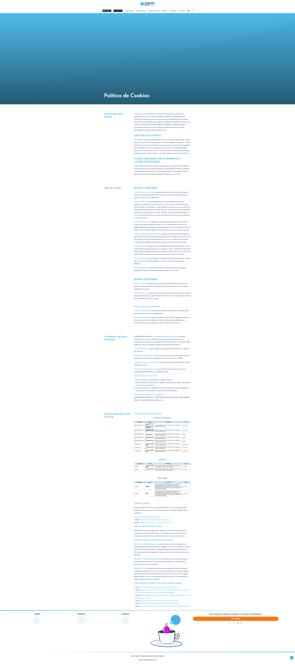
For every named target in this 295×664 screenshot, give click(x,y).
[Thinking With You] (147, 4)
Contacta (125, 618)
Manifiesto (37, 620)
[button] (193, 10)
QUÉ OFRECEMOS (141, 11)
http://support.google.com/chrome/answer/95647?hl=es (160, 587)
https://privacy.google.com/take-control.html (155, 519)
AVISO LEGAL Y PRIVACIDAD (140, 656)
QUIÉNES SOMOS (129, 11)
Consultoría (81, 618)
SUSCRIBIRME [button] (235, 618)
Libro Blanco (37, 622)
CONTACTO (182, 11)
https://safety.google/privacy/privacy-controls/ (155, 522)
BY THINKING (173, 11)
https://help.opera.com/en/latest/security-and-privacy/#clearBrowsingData (165, 606)
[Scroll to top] (291, 657)
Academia (81, 622)
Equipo (37, 618)
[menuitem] (106, 10)
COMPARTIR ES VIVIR (153, 11)
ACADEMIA (164, 11)
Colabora (125, 620)
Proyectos (81, 620)
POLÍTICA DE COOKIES (157, 656)
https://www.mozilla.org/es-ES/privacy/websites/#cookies (160, 600)
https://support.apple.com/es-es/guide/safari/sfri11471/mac (160, 603)
